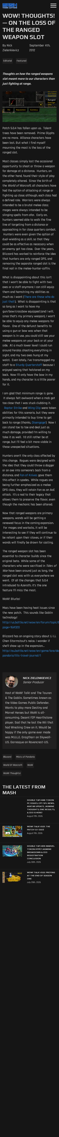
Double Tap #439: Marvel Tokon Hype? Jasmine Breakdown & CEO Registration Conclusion (41, 852)
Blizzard (7, 757)
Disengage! (39, 423)
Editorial (7, 61)
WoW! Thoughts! (12, 773)
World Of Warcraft (12, 765)
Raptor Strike (13, 408)
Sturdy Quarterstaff (29, 365)
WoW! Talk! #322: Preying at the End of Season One (41, 875)
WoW (30, 765)
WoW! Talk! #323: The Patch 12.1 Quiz (38, 828)
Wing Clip (34, 408)
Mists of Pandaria (25, 757)
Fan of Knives (28, 475)
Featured (21, 61)
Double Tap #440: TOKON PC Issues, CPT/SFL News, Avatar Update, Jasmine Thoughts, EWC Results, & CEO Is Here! (41, 806)
